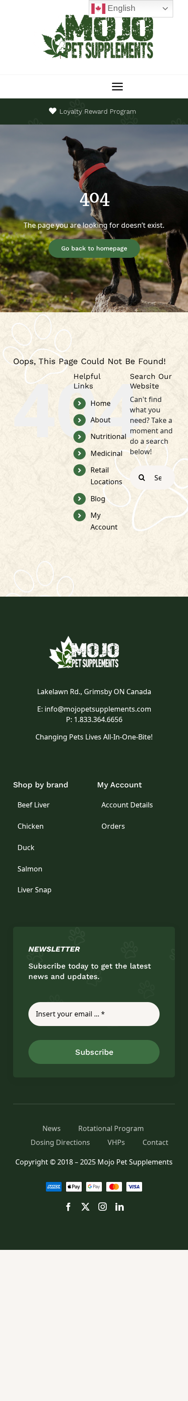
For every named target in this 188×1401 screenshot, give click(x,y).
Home (101, 403)
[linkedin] (119, 1206)
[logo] (94, 639)
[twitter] (85, 1206)
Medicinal (106, 453)
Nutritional (108, 436)
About (101, 420)
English (120, 8)
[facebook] (68, 1206)
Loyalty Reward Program (97, 111)
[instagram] (102, 1206)
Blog (98, 498)
